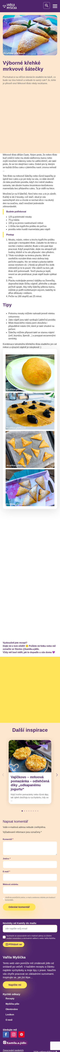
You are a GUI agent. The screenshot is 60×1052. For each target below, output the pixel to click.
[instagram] (14, 1034)
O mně (9, 1020)
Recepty (10, 998)
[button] (57, 774)
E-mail (6, 871)
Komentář (8, 839)
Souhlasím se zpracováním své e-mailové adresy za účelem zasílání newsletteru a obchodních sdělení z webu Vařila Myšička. (31, 937)
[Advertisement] (30, 119)
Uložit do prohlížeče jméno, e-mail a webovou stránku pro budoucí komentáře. (30, 898)
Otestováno (12, 1009)
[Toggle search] (46, 5)
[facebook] (6, 1034)
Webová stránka (10, 884)
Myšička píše (12, 1004)
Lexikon (10, 1014)
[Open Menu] (55, 6)
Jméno (6, 859)
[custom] (21, 1034)
